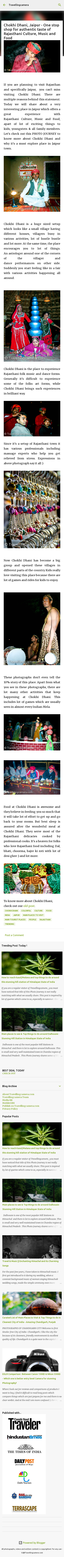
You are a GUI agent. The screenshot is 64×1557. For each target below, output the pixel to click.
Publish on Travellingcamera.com (20, 1106)
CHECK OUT (9, 1073)
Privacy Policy (10, 1108)
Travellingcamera (19, 5)
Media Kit (7, 1100)
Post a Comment (14, 935)
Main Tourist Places (15, 920)
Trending (9, 924)
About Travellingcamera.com (18, 1094)
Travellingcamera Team (15, 1097)
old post (29, 906)
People (32, 920)
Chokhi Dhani (11, 911)
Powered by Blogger (33, 1542)
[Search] (60, 5)
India (7, 915)
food (49, 911)
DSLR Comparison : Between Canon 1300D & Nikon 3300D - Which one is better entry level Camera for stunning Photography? (31, 1378)
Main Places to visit (33, 915)
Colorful (26, 911)
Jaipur (16, 915)
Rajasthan (45, 920)
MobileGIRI (8, 1103)
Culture (38, 911)
